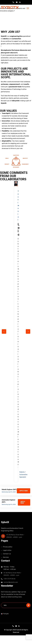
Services (6, 557)
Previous (4, 331)
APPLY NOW (23, 491)
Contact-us (7, 554)
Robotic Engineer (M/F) (9, 489)
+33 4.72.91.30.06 (9, 579)
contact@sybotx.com (11, 582)
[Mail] (16, 626)
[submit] (28, 605)
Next (28, 331)
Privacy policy (7, 547)
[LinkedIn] (19, 626)
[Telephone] (13, 626)
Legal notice (7, 550)
